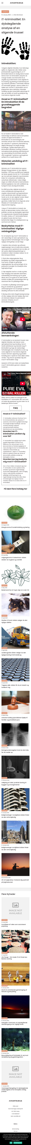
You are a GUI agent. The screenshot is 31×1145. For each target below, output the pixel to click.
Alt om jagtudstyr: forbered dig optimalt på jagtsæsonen (15, 881)
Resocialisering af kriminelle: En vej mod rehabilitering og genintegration (15, 1056)
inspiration (4, 522)
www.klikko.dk (16, 1116)
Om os (15, 1131)
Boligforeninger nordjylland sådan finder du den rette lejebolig (15, 848)
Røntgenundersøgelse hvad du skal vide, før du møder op (15, 751)
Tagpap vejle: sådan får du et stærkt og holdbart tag (15, 686)
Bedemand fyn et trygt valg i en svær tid (15, 590)
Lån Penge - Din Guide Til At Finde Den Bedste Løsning (14, 958)
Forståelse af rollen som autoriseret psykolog (14, 925)
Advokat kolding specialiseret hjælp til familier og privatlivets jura (14, 719)
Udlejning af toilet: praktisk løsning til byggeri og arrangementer (14, 784)
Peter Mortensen (18, 14)
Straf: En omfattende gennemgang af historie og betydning (14, 990)
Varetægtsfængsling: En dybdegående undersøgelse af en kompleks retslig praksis (15, 1089)
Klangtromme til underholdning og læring (15, 527)
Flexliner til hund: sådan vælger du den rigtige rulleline (14, 621)
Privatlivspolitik (17, 1142)
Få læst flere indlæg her (15, 489)
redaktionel (5, 11)
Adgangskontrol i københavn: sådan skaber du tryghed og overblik (14, 559)
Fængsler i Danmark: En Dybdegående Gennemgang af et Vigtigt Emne (14, 1023)
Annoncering (15, 1129)
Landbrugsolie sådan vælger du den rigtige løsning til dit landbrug (14, 654)
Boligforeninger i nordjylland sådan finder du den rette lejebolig (15, 816)
